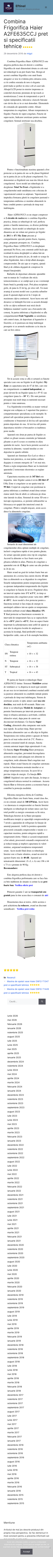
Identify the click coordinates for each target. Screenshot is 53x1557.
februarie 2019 (14, 1336)
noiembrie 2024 (15, 1066)
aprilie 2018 (13, 1378)
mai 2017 (11, 1424)
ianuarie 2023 (14, 1141)
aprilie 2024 (13, 1078)
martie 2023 (13, 1132)
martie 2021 (13, 1232)
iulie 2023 (12, 1116)
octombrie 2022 (15, 1153)
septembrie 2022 (15, 1157)
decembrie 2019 (15, 1295)
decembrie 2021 (15, 1195)
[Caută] (42, 1002)
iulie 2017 (12, 1416)
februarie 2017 (14, 1436)
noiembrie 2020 (15, 1249)
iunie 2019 (12, 1320)
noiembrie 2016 (15, 1449)
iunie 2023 (12, 1120)
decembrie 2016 (15, 1445)
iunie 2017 (12, 1420)
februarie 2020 (14, 1286)
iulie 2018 (12, 1366)
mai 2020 (12, 1274)
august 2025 (13, 1036)
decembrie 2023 (15, 1095)
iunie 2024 (12, 1070)
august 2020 (13, 1261)
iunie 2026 (12, 1016)
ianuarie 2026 (14, 1028)
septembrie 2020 (15, 1257)
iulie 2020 (12, 1266)
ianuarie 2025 (14, 1057)
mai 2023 (12, 1124)
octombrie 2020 (15, 1253)
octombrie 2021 (15, 1203)
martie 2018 (13, 1382)
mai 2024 (12, 1074)
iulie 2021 (12, 1216)
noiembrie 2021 (15, 1199)
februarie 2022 (14, 1186)
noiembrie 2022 (15, 1149)
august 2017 (13, 1411)
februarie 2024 (14, 1086)
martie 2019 (13, 1332)
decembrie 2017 (15, 1395)
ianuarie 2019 (14, 1341)
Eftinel (21, 6)
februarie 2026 (14, 1024)
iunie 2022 (12, 1170)
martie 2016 (13, 1482)
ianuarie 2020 (14, 1291)
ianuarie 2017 (14, 1441)
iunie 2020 (12, 1270)
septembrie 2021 (15, 1207)
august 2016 (13, 1461)
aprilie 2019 (13, 1328)
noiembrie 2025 (15, 1032)
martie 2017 (13, 1432)
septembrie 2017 (15, 1407)
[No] (50, 1548)
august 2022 (13, 1161)
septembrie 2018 (15, 1357)
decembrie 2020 (15, 1245)
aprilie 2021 (13, 1228)
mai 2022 (12, 1174)
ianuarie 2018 (14, 1391)
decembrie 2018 (15, 1345)
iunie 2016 (12, 1470)
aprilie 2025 (13, 1053)
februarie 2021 (14, 1236)
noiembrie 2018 (15, 1349)
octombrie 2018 (15, 1353)
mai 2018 (11, 1374)
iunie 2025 (12, 1045)
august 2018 (13, 1361)
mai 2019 (12, 1324)
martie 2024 (13, 1082)
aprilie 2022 (13, 1178)
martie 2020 (13, 1282)
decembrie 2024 (15, 1061)
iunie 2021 (12, 1220)
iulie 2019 (12, 1316)
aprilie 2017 (13, 1428)
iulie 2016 (12, 1466)
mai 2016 (12, 1474)
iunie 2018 (12, 1370)
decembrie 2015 (15, 1495)
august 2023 (13, 1111)
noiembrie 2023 (15, 1099)
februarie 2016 (14, 1486)
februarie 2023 (14, 1136)
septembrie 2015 (15, 1503)
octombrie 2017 (15, 1403)
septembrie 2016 (15, 1457)
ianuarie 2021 (14, 1241)
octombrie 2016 (15, 1453)
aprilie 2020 (13, 1278)
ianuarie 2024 (14, 1091)
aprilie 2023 (13, 1128)
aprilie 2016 (13, 1478)
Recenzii (11, 977)
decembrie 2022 (15, 1145)
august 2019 (13, 1311)
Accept (26, 1551)
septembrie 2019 (15, 1307)
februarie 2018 (14, 1386)
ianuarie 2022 (14, 1191)
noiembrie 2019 (15, 1299)
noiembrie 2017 (15, 1399)
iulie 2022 (12, 1166)
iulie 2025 (12, 1041)
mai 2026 (12, 1020)
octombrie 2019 (15, 1303)
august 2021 (13, 1211)
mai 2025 (12, 1049)
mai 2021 (11, 1224)
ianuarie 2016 (14, 1491)
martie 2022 (13, 1182)
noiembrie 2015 (15, 1499)
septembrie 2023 (15, 1107)
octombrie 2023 (15, 1103)
